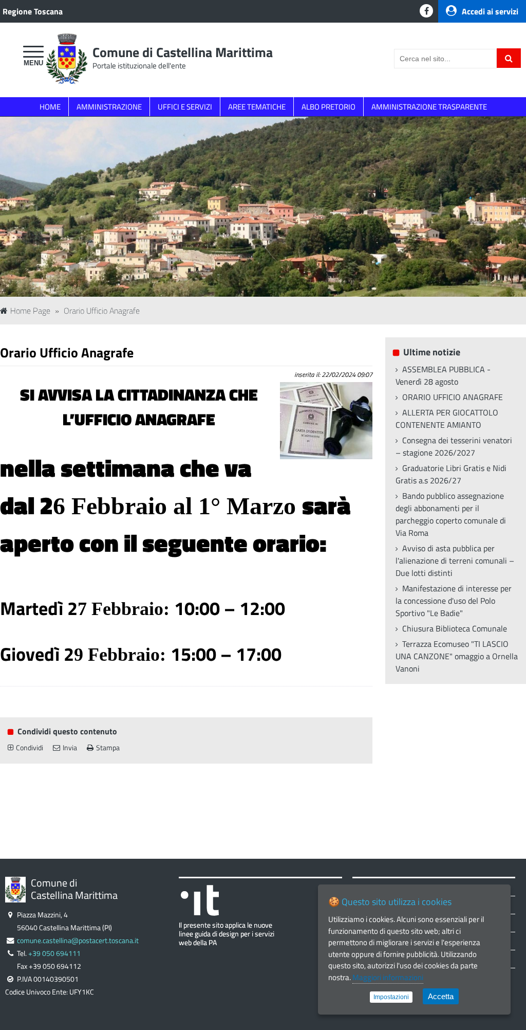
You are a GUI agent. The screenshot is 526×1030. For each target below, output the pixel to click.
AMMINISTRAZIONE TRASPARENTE (429, 107)
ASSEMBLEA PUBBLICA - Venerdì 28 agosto (443, 375)
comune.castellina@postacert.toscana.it (78, 940)
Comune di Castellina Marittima (182, 52)
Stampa (108, 747)
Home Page (30, 310)
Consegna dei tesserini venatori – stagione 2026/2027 (454, 446)
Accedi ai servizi (490, 11)
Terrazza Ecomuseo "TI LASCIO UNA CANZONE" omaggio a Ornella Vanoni (457, 656)
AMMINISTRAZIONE (109, 107)
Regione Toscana (33, 11)
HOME (50, 107)
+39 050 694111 (54, 953)
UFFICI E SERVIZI (185, 107)
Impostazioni (391, 997)
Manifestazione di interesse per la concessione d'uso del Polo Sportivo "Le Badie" (454, 600)
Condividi (29, 747)
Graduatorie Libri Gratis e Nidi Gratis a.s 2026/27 (451, 474)
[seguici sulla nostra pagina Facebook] (426, 10)
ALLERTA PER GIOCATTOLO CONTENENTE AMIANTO (447, 418)
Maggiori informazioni (387, 977)
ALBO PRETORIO (328, 107)
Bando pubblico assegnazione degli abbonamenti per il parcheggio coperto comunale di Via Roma (451, 514)
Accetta (441, 996)
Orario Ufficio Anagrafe (102, 310)
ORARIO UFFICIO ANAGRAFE (452, 397)
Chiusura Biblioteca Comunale (454, 628)
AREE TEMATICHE (257, 107)
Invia (70, 747)
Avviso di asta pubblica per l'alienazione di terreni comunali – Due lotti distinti (455, 560)
